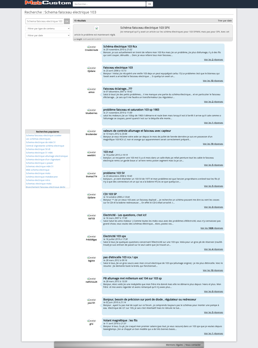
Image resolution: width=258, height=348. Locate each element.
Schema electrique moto (38, 173)
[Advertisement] (47, 84)
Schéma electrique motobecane (42, 176)
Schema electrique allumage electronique (47, 156)
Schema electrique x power (39, 163)
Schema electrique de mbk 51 (41, 142)
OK (149, 4)
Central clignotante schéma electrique (45, 145)
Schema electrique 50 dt (38, 149)
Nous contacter (193, 344)
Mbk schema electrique (37, 169)
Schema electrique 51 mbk (39, 152)
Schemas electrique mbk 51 (40, 166)
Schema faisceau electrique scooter (44, 135)
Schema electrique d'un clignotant (43, 159)
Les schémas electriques (38, 138)
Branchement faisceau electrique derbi (45, 187)
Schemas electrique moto (38, 183)
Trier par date (225, 20)
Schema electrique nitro (38, 180)
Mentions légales (174, 344)
